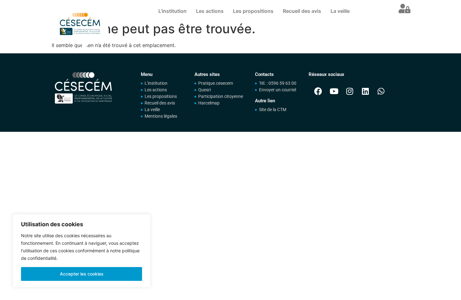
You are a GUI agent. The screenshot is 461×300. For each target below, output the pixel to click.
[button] (404, 9)
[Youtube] (334, 91)
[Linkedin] (365, 91)
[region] (82, 250)
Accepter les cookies (81, 273)
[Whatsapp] (381, 91)
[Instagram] (350, 91)
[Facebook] (318, 91)
